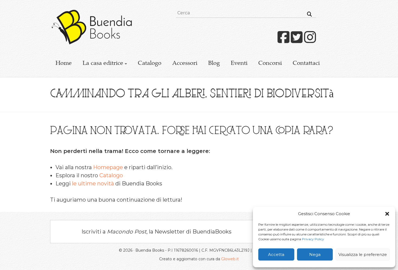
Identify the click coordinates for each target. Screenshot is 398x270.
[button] (387, 213)
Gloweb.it (230, 258)
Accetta (276, 254)
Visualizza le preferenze (362, 254)
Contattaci (306, 63)
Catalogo (149, 63)
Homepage (108, 167)
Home (64, 63)
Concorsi (270, 63)
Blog (214, 63)
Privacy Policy (313, 239)
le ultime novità (93, 183)
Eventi (239, 63)
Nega (315, 254)
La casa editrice (103, 63)
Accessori (184, 63)
